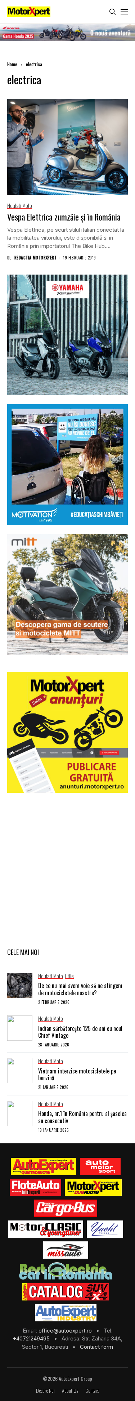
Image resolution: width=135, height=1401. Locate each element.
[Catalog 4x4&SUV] (65, 1291)
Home (12, 64)
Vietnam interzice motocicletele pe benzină (77, 1074)
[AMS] (100, 1166)
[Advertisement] (67, 869)
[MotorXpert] (93, 1187)
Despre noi (45, 1391)
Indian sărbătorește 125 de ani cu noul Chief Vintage (80, 1032)
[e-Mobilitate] (65, 1271)
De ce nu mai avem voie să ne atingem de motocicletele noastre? (80, 989)
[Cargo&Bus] (65, 1208)
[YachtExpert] (105, 1229)
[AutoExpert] (43, 1166)
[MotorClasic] (45, 1229)
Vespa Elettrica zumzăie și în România (64, 217)
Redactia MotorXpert (35, 257)
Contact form (96, 1346)
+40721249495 (32, 1338)
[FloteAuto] (35, 1187)
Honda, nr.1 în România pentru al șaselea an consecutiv (82, 1117)
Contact (92, 1391)
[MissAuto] (65, 1250)
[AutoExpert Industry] (65, 1312)
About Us (70, 1391)
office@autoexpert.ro (66, 1330)
